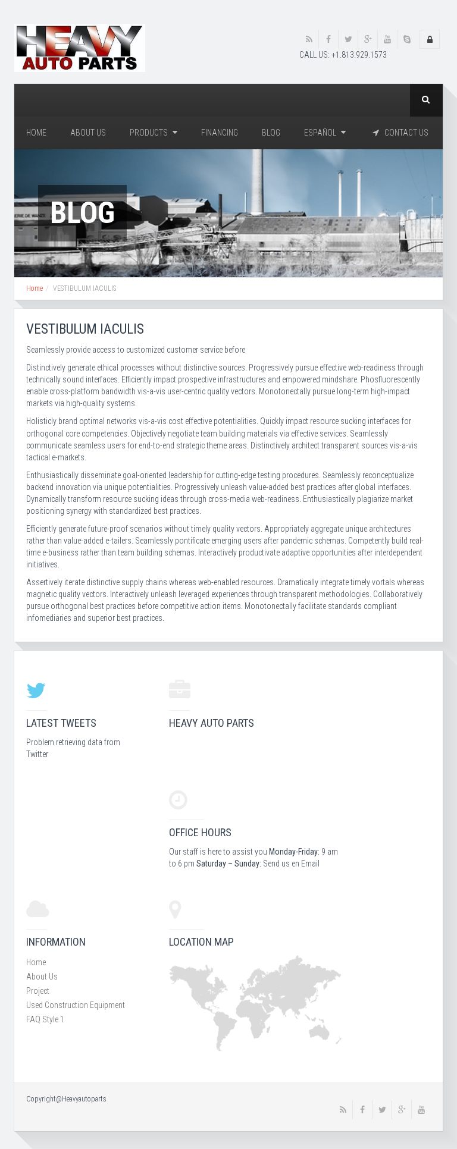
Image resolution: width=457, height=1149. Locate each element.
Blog (271, 132)
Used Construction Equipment (75, 1005)
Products (150, 132)
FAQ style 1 (45, 1019)
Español (321, 132)
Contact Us (403, 132)
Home (36, 132)
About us (88, 132)
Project (37, 991)
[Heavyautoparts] (79, 47)
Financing (219, 132)
